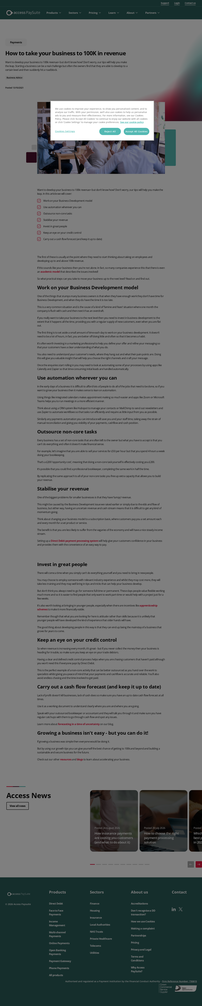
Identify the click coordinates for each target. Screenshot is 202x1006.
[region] (102, 121)
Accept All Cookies (137, 131)
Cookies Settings (65, 131)
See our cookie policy (132, 122)
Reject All (110, 131)
